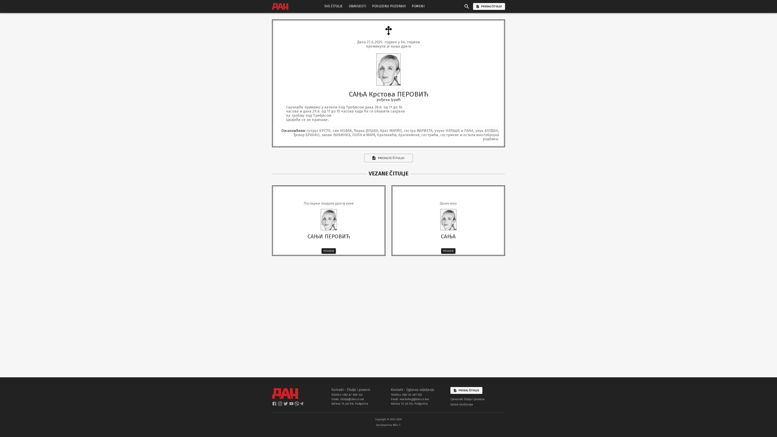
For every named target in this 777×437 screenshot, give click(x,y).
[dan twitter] (286, 405)
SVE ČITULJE (333, 6)
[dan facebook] (275, 405)
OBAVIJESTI (357, 6)
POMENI (418, 6)
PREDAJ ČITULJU (491, 6)
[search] (466, 6)
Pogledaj (329, 251)
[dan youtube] (292, 405)
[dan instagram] (280, 405)
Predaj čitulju (469, 390)
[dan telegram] (302, 405)
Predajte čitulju (391, 158)
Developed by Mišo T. (388, 425)
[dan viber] (297, 405)
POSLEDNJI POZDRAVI (389, 6)
